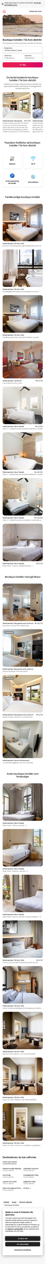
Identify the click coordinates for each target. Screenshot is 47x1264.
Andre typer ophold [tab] (10, 1162)
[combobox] (22, 50)
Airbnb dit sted (35, 11)
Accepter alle (22, 1239)
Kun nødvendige (23, 1244)
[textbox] (12, 58)
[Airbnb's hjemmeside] (4, 11)
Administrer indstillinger (22, 1250)
